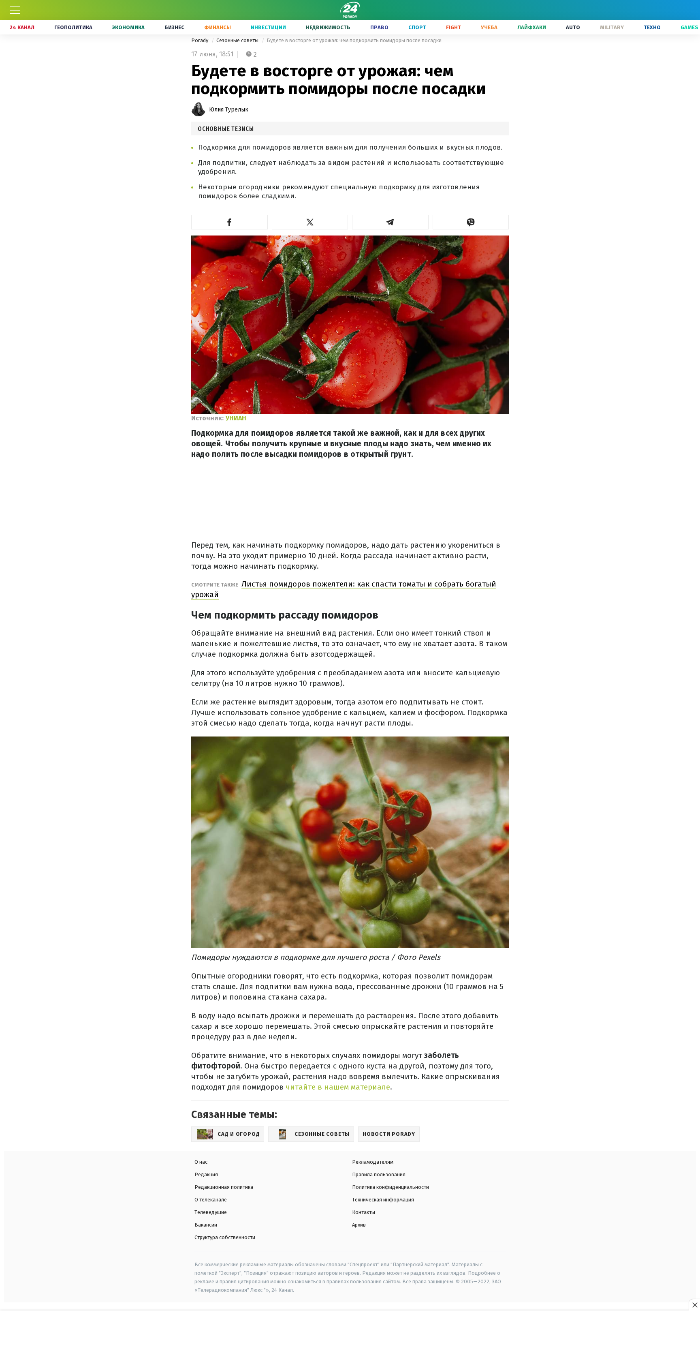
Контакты (363, 1212)
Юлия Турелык (228, 109)
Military (612, 27)
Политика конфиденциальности (390, 1187)
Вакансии (205, 1225)
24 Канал (22, 27)
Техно (652, 27)
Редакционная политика (223, 1187)
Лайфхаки (531, 27)
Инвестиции (268, 27)
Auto (573, 27)
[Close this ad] (694, 1304)
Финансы (217, 27)
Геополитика (73, 27)
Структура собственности (224, 1237)
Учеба (489, 27)
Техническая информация (383, 1200)
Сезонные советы (238, 40)
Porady (200, 40)
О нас (200, 1162)
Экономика (128, 27)
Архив (359, 1225)
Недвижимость (328, 27)
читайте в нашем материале (338, 1087)
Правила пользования (378, 1174)
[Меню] (15, 10)
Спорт (417, 27)
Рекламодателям (372, 1162)
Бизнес (174, 27)
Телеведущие (210, 1212)
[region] (350, 1331)
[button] (229, 222)
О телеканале (210, 1200)
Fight (453, 27)
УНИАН (236, 418)
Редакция (206, 1174)
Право (379, 27)
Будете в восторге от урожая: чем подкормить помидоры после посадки (354, 40)
